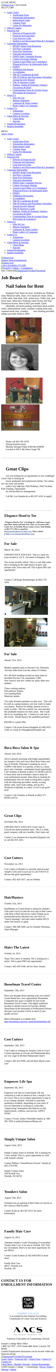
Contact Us (12, 108)
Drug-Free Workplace (22, 51)
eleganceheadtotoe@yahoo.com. (19, 531)
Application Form (21, 15)
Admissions (18, 111)
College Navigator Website (25, 59)
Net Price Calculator (22, 48)
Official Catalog (14, 28)
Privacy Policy (46, 1367)
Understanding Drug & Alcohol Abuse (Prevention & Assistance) (30, 91)
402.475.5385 (13, 265)
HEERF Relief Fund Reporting (27, 46)
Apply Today (13, 12)
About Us (11, 95)
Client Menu (18, 118)
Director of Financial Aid (24, 33)
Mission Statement (21, 100)
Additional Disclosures (23, 69)
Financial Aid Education (24, 36)
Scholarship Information (23, 17)
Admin (13, 1369)
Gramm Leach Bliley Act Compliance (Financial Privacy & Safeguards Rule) (30, 62)
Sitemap (4, 1369)
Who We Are (19, 98)
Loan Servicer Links (22, 38)
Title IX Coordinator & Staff (25, 74)
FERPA (16, 67)
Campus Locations (21, 113)
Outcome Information (22, 54)
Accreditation (19, 72)
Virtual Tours (34, 1359)
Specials (16, 121)
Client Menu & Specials (18, 116)
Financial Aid (13, 30)
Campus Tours (19, 23)
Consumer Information (17, 43)
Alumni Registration (16, 124)
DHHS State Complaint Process (27, 56)
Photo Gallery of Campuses (25, 105)
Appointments (14, 260)
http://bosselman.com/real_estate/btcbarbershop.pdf (27, 1021)
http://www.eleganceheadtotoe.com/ (20, 534)
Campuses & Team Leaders (25, 103)
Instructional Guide (21, 20)
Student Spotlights (15, 126)
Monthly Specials (22, 1364)
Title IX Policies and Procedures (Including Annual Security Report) (32, 78)
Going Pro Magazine (22, 25)
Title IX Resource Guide (24, 82)
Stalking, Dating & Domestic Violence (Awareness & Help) (30, 86)
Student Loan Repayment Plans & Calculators (33, 41)
